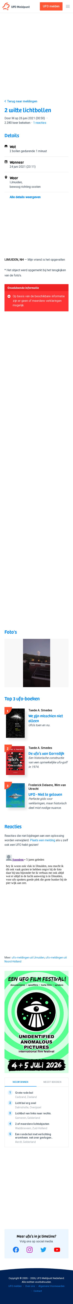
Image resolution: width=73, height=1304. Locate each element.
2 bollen (15, 151)
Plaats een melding (42, 840)
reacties (39, 123)
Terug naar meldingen (22, 101)
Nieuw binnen (20, 1082)
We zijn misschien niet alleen (45, 718)
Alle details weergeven (25, 197)
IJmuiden (16, 182)
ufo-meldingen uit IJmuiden (28, 957)
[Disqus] (36, 900)
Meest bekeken (52, 1082)
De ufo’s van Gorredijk (46, 753)
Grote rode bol (24, 1092)
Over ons (30, 1286)
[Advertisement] (36, 57)
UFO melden (15, 1286)
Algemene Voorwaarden (51, 1286)
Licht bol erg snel (25, 1103)
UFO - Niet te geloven (45, 794)
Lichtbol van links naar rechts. (33, 1113)
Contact (38, 1291)
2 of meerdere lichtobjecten (32, 1123)
